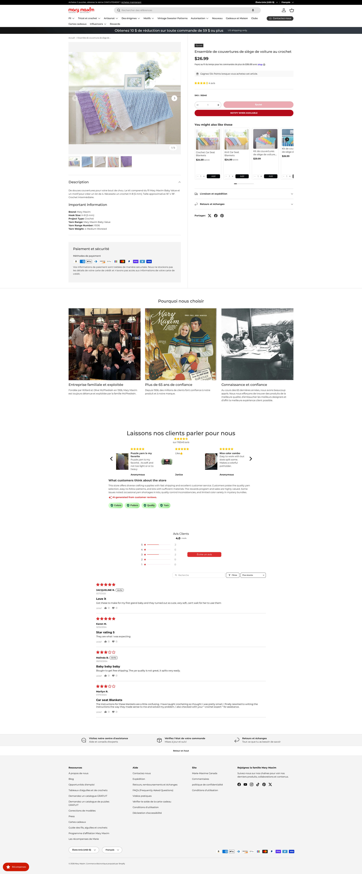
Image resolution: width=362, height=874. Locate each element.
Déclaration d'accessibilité (147, 813)
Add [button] (213, 176)
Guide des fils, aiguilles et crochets (88, 827)
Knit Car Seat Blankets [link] (232, 154)
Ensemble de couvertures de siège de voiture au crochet (94, 38)
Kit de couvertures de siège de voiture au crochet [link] (264, 153)
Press (72, 816)
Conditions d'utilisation (146, 807)
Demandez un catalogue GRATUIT (88, 796)
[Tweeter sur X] (209, 216)
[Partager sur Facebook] (216, 216)
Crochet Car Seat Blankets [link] (205, 154)
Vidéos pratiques (142, 796)
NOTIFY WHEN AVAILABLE (244, 113)
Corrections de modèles (82, 810)
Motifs (147, 18)
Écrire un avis (204, 554)
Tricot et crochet (87, 18)
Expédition (139, 779)
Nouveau (217, 18)
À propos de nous (78, 773)
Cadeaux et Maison (237, 18)
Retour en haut (181, 750)
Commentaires (200, 779)
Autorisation (198, 18)
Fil (70, 18)
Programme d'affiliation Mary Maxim (89, 833)
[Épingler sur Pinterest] (222, 216)
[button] (253, 10)
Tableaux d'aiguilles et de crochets (88, 790)
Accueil (72, 38)
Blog (71, 779)
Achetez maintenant (131, 2)
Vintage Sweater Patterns (173, 18)
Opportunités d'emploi (81, 784)
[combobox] (187, 10)
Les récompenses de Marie (84, 839)
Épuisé (258, 104)
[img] (181, 439)
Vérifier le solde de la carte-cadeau (152, 801)
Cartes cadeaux (78, 24)
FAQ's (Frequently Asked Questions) (153, 790)
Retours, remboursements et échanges (155, 784)
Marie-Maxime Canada (204, 773)
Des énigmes (129, 18)
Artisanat (109, 18)
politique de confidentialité (207, 784)
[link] (208, 139)
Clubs (254, 18)
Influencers (96, 24)
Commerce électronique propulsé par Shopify (105, 864)
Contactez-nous (142, 773)
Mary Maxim (80, 864)
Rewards (115, 24)
